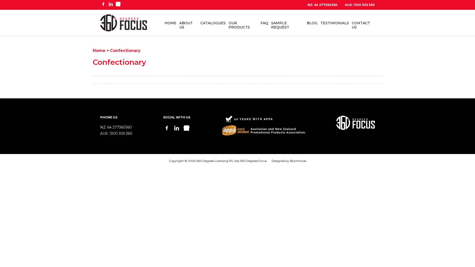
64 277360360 (322, 4)
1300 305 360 (360, 4)
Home (170, 23)
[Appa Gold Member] (264, 125)
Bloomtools (298, 161)
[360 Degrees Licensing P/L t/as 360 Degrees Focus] (123, 22)
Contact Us (361, 25)
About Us (186, 25)
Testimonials (334, 23)
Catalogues (213, 23)
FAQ (264, 23)
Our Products (239, 25)
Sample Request (280, 25)
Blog (312, 23)
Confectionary (125, 50)
